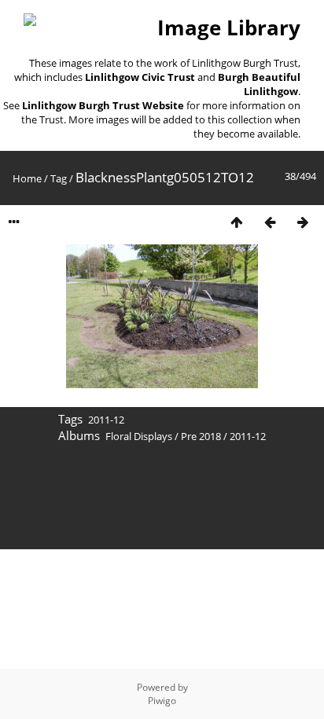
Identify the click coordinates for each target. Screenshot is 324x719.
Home (27, 178)
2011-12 (106, 420)
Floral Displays (138, 436)
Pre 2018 (201, 436)
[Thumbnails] (236, 222)
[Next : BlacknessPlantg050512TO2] (302, 222)
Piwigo (162, 700)
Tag (58, 178)
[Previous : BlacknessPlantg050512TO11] (269, 222)
